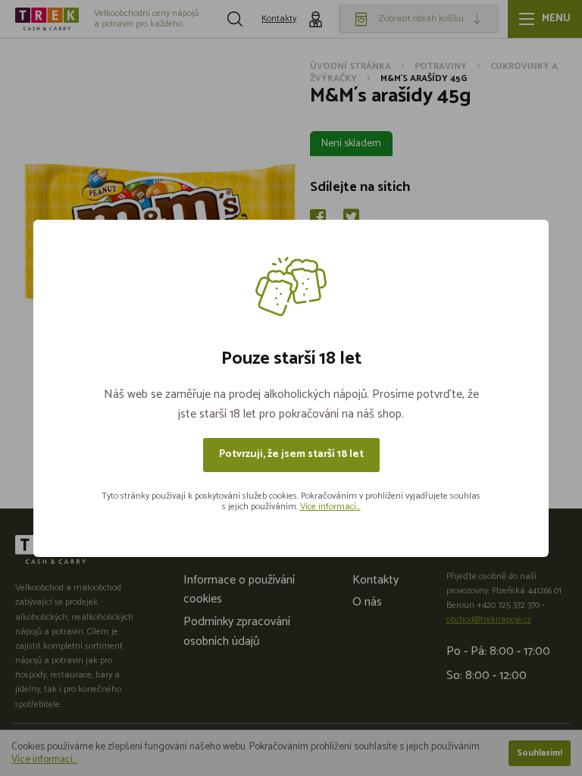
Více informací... (330, 506)
